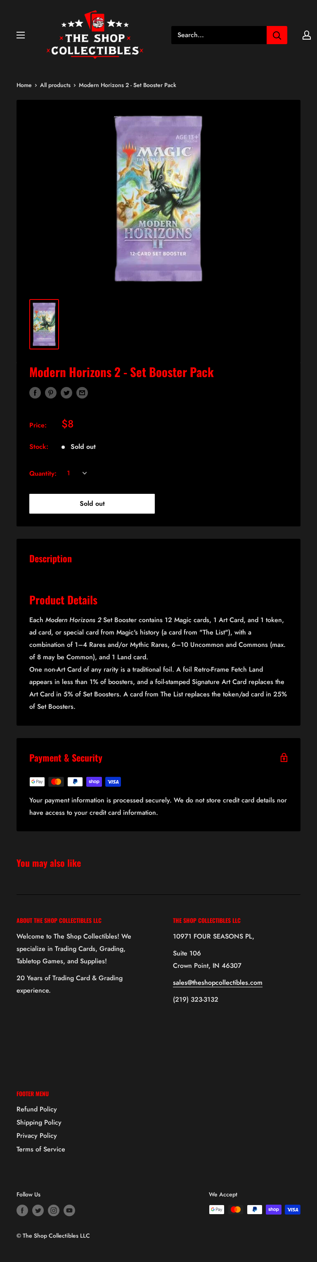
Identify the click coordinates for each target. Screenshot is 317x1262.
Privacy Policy (37, 1135)
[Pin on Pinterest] (51, 392)
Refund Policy (37, 1109)
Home (24, 85)
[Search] (277, 35)
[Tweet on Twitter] (66, 392)
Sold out (92, 503)
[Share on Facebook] (35, 392)
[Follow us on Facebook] (22, 1211)
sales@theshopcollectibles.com (218, 982)
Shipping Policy (39, 1122)
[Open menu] (21, 35)
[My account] (307, 35)
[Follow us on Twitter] (38, 1211)
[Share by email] (82, 392)
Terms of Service (41, 1149)
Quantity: (43, 473)
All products (55, 85)
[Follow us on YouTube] (69, 1211)
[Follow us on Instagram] (53, 1211)
